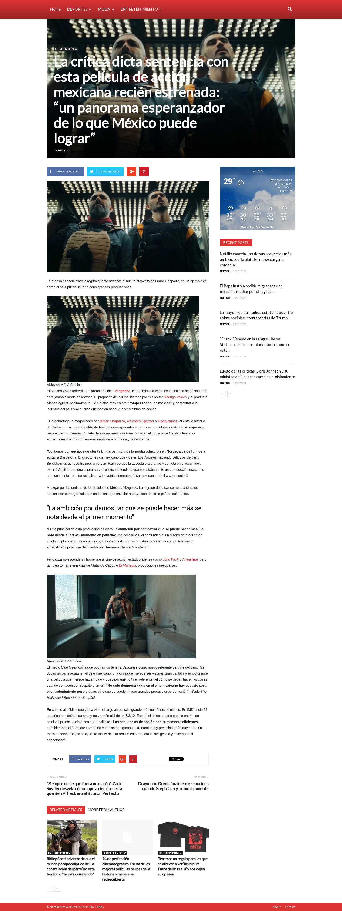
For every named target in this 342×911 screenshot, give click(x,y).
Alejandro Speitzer (140, 421)
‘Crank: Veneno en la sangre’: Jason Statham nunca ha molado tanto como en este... (255, 344)
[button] (289, 9)
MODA (104, 9)
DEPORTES (77, 9)
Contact (290, 907)
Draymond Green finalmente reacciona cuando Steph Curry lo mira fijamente (173, 786)
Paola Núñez (168, 421)
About (276, 907)
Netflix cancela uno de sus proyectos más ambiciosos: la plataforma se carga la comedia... (255, 259)
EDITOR (225, 271)
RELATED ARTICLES (66, 809)
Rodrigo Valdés (175, 397)
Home (55, 9)
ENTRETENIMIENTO (139, 9)
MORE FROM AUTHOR (106, 809)
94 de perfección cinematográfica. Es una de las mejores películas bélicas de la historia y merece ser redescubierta (126, 868)
